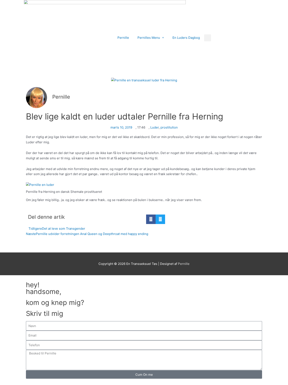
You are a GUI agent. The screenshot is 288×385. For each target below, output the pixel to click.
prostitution (169, 127)
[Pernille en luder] (144, 185)
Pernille (123, 38)
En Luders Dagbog (186, 38)
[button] (207, 37)
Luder (154, 127)
